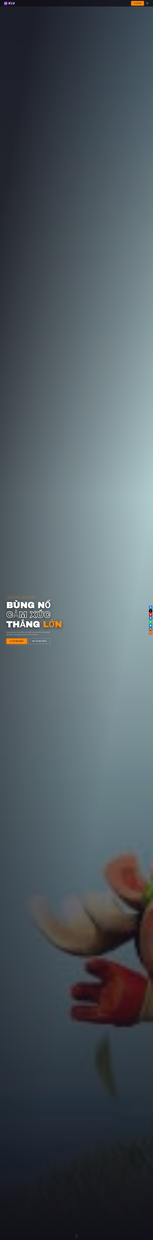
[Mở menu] (147, 3)
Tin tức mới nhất (39, 641)
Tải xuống (137, 3)
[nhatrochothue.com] (10, 3)
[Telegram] (150, 625)
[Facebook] (150, 607)
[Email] (150, 629)
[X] (150, 610)
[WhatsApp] (150, 621)
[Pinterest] (150, 614)
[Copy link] (150, 632)
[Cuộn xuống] (76, 1236)
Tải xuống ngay (17, 641)
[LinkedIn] (150, 618)
